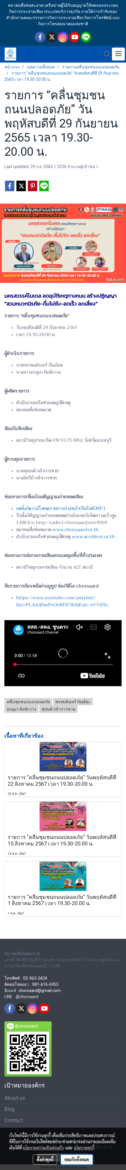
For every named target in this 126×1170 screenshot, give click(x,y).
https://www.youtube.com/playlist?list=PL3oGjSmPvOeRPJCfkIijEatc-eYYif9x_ (63, 601)
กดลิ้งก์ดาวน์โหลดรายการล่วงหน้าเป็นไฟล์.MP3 (60, 508)
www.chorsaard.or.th (75, 530)
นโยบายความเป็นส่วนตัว (43, 1147)
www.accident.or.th (93, 537)
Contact (13, 1120)
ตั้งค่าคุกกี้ (45, 1159)
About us (14, 1098)
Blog (9, 1109)
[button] (105, 54)
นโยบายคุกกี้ (84, 1147)
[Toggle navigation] (118, 54)
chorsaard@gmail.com (40, 990)
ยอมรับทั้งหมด (76, 1159)
